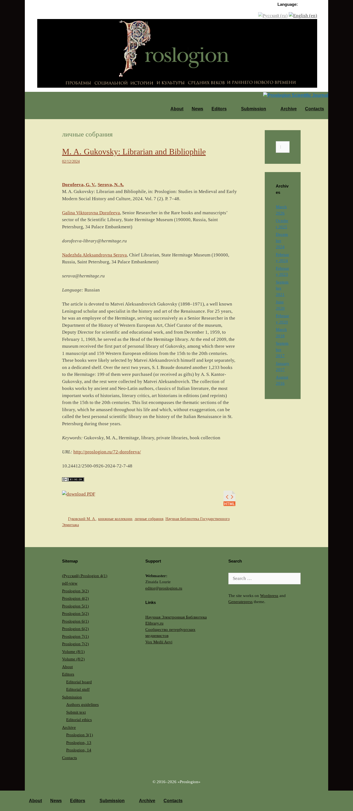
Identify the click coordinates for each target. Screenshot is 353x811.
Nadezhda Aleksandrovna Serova (94, 255)
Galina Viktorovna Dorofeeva (91, 212)
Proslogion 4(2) (75, 598)
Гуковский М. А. (82, 518)
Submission (253, 108)
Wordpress (269, 595)
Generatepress (240, 601)
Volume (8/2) (73, 659)
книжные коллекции (115, 518)
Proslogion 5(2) (75, 613)
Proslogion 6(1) (75, 621)
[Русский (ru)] (273, 15)
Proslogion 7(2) (75, 644)
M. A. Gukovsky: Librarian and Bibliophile (134, 151)
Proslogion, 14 (78, 750)
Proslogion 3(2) (75, 591)
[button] (232, 109)
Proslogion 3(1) (79, 735)
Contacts (314, 108)
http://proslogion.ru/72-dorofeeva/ (107, 451)
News (197, 108)
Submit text (76, 712)
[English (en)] (303, 15)
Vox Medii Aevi (158, 642)
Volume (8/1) (73, 651)
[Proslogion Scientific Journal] (177, 52)
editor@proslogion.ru (163, 588)
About (176, 108)
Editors (219, 108)
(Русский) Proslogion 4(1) (84, 576)
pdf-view (69, 583)
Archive (288, 108)
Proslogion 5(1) (75, 606)
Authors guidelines (82, 704)
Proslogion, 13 (78, 742)
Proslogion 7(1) (75, 636)
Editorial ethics (79, 720)
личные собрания (149, 518)
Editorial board (79, 682)
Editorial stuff (78, 689)
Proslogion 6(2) (75, 629)
